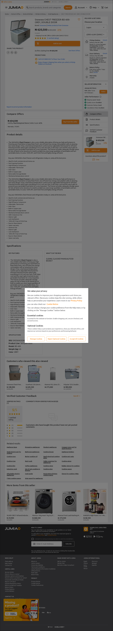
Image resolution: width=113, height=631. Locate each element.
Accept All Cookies (76, 339)
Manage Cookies (36, 339)
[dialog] (56, 315)
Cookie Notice (52, 304)
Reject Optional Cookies (56, 339)
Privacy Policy (76, 301)
